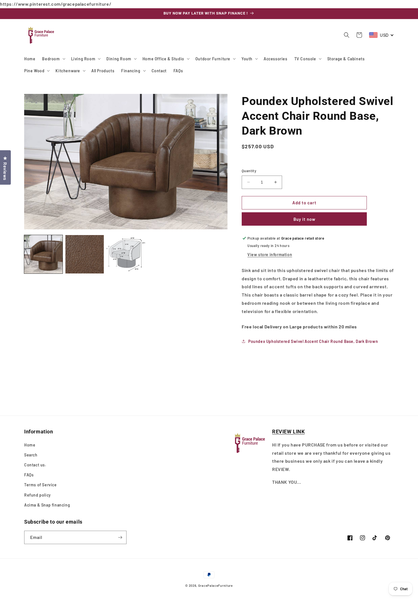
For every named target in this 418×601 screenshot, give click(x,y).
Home (29, 444)
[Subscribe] (120, 537)
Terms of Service (40, 484)
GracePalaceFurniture (215, 585)
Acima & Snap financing (47, 505)
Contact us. (35, 464)
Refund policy (37, 495)
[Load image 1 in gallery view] (43, 254)
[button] (53, 59)
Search (31, 454)
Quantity (249, 170)
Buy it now (304, 219)
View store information (269, 254)
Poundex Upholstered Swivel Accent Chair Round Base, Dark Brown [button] (313, 341)
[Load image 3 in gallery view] (126, 254)
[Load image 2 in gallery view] (84, 254)
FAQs (29, 474)
